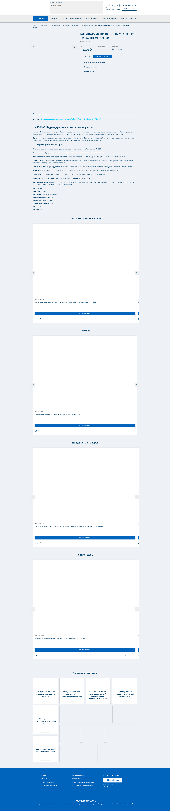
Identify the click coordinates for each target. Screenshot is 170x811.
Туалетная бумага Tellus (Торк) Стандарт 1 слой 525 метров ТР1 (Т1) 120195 (60, 638)
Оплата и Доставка (92, 18)
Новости (124, 18)
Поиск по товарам (56, 2)
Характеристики (48, 114)
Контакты (133, 18)
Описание (36, 114)
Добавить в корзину (102, 56)
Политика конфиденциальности (83, 782)
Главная (35, 25)
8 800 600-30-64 (129, 5)
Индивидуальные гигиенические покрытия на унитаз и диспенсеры (71, 25)
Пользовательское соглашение (82, 785)
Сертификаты (76, 778)
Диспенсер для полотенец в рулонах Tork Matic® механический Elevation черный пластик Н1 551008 (69, 526)
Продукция (54, 18)
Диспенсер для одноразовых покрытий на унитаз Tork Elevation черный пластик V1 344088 (65, 302)
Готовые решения (76, 18)
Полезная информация (109, 18)
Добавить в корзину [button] (85, 313)
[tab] (36, 114)
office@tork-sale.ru (109, 787)
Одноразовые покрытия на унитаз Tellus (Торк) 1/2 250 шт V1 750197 (58, 414)
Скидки (64, 18)
